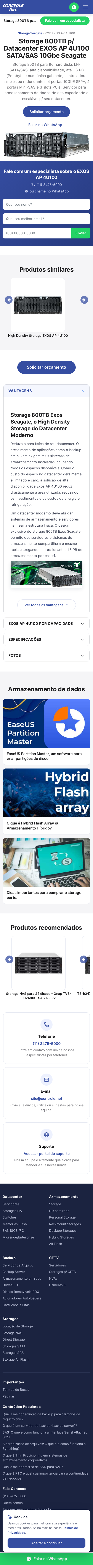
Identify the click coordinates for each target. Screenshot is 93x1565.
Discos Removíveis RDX (21, 1292)
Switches (10, 1217)
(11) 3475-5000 (47, 1043)
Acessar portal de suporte (47, 1153)
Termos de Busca (16, 1390)
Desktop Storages (63, 1230)
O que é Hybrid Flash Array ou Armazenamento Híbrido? (33, 825)
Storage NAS (12, 1333)
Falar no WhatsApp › (46, 125)
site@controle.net (46, 1098)
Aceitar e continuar (46, 1543)
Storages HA (12, 1211)
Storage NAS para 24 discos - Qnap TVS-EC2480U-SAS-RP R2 (38, 996)
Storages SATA (14, 1346)
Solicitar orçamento (46, 112)
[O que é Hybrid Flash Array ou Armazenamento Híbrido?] (46, 793)
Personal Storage (62, 1217)
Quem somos (13, 1503)
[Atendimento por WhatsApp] (74, 7)
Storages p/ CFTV (62, 1272)
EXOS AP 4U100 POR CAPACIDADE (40, 623)
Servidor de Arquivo (18, 1265)
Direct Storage (14, 1339)
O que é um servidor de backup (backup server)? (40, 1426)
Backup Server (14, 1272)
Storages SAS (13, 1353)
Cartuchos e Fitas (16, 1305)
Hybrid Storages (61, 1237)
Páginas (9, 1396)
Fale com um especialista (65, 20)
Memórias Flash (15, 1224)
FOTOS (14, 655)
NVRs (53, 1278)
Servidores (11, 1204)
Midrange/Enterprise (18, 1237)
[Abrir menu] (85, 7)
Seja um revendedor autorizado (27, 1509)
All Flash (55, 1244)
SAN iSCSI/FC (13, 1230)
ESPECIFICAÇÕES (24, 639)
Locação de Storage (18, 1326)
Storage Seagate (30, 33)
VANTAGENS (20, 391)
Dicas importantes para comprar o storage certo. (44, 895)
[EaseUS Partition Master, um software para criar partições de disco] (46, 723)
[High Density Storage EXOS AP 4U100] (38, 305)
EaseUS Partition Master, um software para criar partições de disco (44, 756)
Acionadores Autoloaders (22, 1298)
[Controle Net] (13, 7)
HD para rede (59, 1211)
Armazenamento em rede (22, 1278)
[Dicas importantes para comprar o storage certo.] (46, 862)
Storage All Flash (16, 1359)
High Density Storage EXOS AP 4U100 (38, 335)
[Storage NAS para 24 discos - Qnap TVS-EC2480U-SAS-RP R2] (38, 963)
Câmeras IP (58, 1285)
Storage (55, 1204)
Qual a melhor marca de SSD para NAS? (33, 1467)
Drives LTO (11, 1285)
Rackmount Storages (65, 1224)
